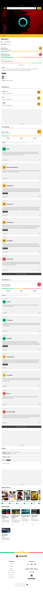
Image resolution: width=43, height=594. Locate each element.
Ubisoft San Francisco (9, 80)
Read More (5, 193)
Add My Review (21, 65)
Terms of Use (11, 574)
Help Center (11, 566)
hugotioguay (9, 357)
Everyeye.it (8, 204)
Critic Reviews (6, 127)
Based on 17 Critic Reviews (6, 49)
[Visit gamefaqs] (31, 579)
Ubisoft (3, 35)
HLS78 (7, 302)
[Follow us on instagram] (32, 564)
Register (39, 8)
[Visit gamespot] (31, 572)
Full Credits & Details (6, 463)
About (11, 563)
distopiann (8, 375)
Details (4, 448)
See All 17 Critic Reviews (21, 274)
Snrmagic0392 (9, 412)
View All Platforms (7, 41)
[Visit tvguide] (31, 576)
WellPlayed (8, 186)
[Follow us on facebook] (28, 564)
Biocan (7, 394)
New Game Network (10, 167)
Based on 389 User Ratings (6, 55)
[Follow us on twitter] (35, 564)
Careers (11, 568)
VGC (6, 149)
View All (11, 279)
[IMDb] (27, 584)
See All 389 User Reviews (21, 426)
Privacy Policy (11, 570)
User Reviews (5, 280)
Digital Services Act (11, 572)
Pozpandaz (8, 320)
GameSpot (8, 241)
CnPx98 (7, 339)
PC (39, 160)
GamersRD (8, 259)
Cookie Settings (11, 577)
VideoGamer (8, 222)
